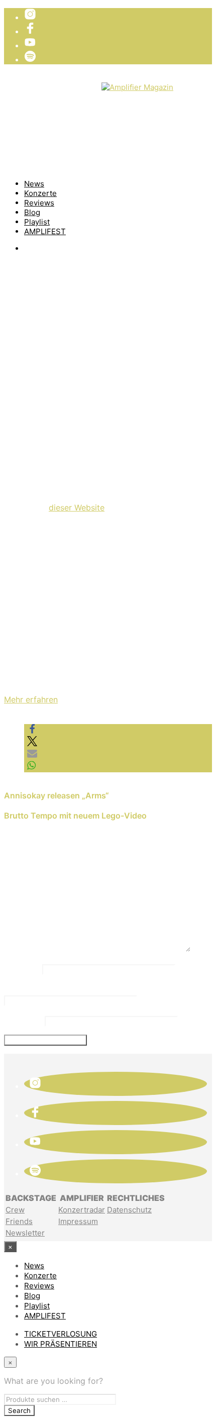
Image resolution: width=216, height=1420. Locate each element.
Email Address (41, 989)
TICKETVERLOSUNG (62, 85)
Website (23, 1020)
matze (28, 379)
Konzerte (40, 193)
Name (22, 968)
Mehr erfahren (31, 699)
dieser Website (76, 507)
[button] (32, 731)
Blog (32, 212)
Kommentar (35, 883)
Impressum (78, 1221)
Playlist (37, 222)
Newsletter (25, 1233)
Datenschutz (129, 1209)
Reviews (39, 203)
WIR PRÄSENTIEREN (62, 95)
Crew (15, 1209)
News (34, 183)
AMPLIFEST (45, 231)
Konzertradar (81, 1209)
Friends (19, 1221)
